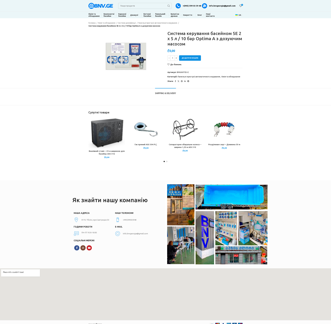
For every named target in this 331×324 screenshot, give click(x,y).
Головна (92, 23)
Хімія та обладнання (107, 23)
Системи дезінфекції (127, 23)
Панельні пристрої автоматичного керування (158, 23)
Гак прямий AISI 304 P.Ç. (146, 144)
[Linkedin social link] (185, 81)
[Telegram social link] (188, 81)
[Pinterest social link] (181, 81)
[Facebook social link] (175, 81)
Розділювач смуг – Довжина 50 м (224, 144)
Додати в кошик (190, 58)
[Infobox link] (134, 219)
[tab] (165, 92)
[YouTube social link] (89, 247)
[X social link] (178, 81)
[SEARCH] (169, 6)
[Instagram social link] (83, 247)
